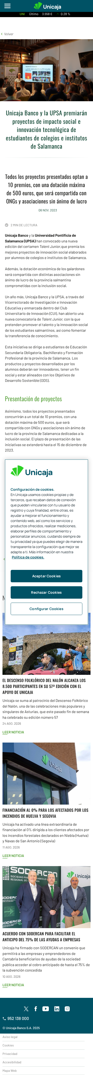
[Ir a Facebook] (35, 1009)
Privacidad (9, 1054)
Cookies (8, 1045)
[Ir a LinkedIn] (56, 1009)
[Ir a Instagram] (67, 1009)
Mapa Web (9, 1071)
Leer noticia (13, 732)
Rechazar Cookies (46, 592)
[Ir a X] (26, 1008)
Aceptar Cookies (46, 576)
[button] (6, 34)
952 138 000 (18, 1018)
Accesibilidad (11, 1062)
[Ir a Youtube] (45, 1009)
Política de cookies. (28, 557)
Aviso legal (9, 1037)
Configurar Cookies (46, 608)
